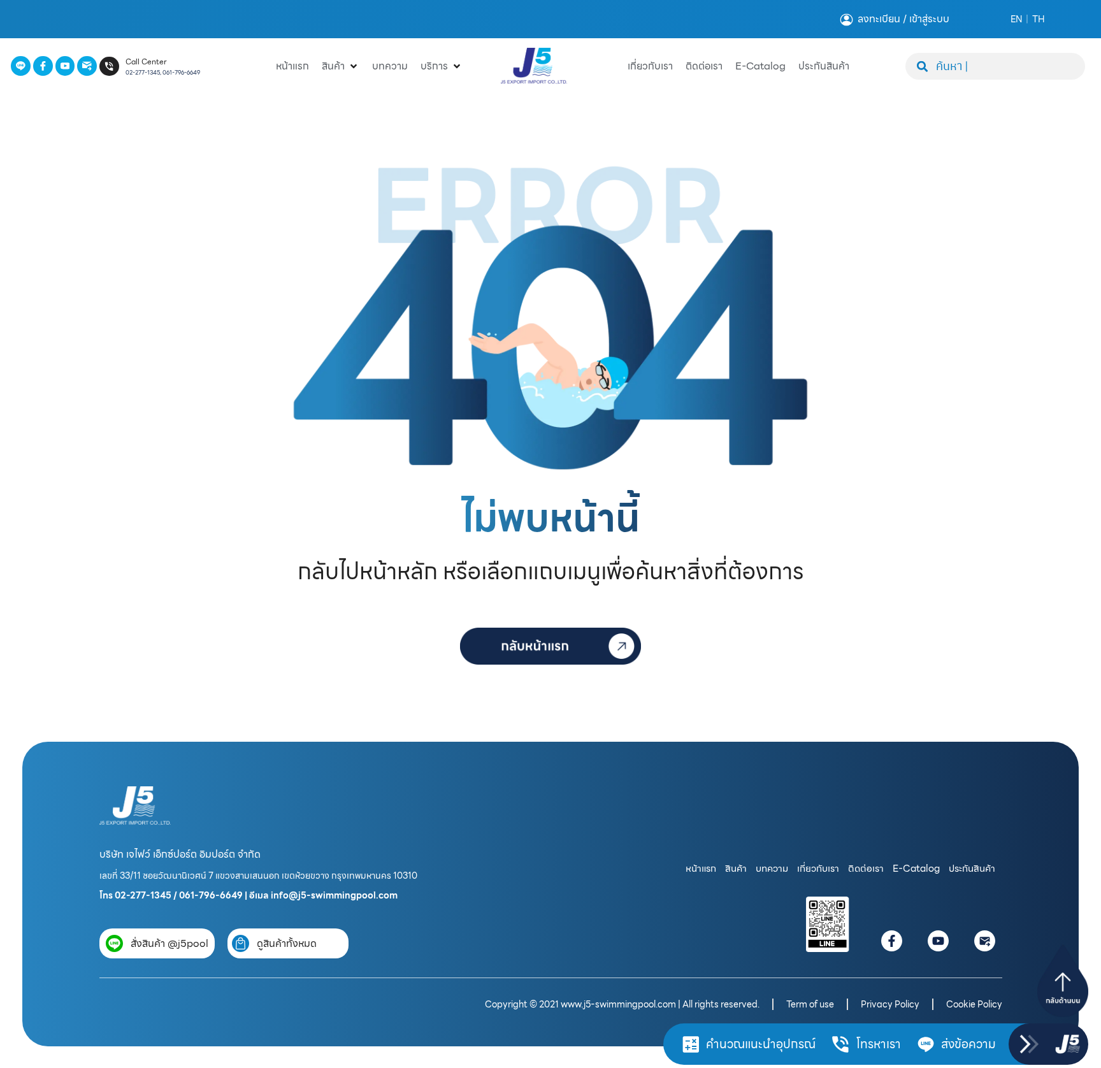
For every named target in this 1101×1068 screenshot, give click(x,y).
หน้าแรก (701, 868)
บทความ (772, 868)
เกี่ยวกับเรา (818, 868)
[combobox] (995, 66)
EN (1016, 19)
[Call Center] (109, 66)
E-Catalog (916, 868)
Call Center (146, 61)
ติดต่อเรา (866, 868)
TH (1038, 19)
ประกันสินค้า (972, 868)
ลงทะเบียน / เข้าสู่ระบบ (903, 19)
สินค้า (736, 868)
